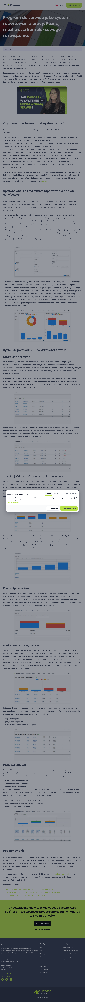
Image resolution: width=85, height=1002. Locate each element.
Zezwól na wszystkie (69, 508)
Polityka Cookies (13, 503)
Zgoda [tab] (49, 493)
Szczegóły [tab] (57, 493)
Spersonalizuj (53, 508)
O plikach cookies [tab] (70, 493)
